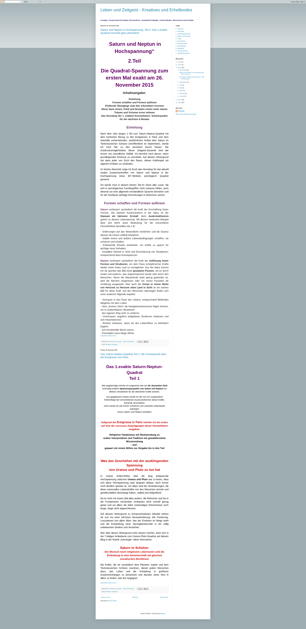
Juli (181, 85)
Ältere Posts (164, 597)
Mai (181, 88)
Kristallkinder (182, 46)
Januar (182, 96)
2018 (180, 62)
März (181, 90)
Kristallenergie (182, 43)
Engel (179, 38)
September (183, 82)
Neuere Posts (105, 597)
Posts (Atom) (112, 601)
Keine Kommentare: (129, 341)
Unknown (181, 111)
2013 (180, 102)
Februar (182, 93)
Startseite (135, 597)
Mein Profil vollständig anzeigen (186, 114)
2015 (180, 67)
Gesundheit (181, 41)
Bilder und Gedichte (184, 36)
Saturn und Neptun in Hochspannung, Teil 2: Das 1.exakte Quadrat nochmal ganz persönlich (133, 31)
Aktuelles (108, 344)
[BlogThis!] (140, 341)
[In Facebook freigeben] (145, 341)
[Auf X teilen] (143, 341)
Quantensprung (183, 51)
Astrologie (114, 344)
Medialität (181, 48)
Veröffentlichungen (184, 53)
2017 (180, 65)
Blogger (162, 613)
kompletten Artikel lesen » (108, 336)
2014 (180, 100)
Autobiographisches (184, 34)
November (183, 70)
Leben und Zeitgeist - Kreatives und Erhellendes (146, 9)
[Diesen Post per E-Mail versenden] (138, 341)
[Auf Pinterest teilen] (147, 341)
